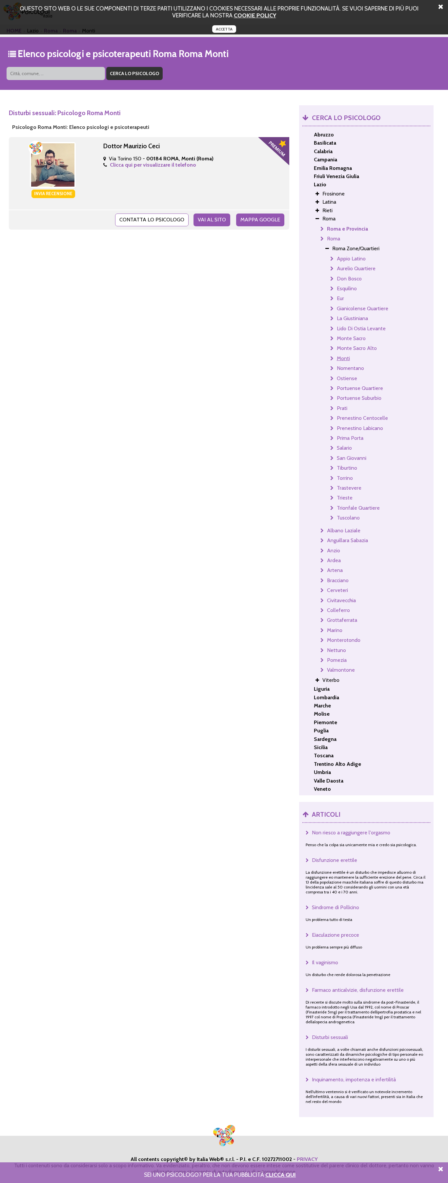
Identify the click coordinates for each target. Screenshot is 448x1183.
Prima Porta (350, 438)
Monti (343, 358)
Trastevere (349, 488)
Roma (333, 238)
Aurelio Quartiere (356, 268)
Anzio (333, 550)
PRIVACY (307, 1159)
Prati (342, 408)
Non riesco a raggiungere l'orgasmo (351, 832)
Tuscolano (348, 518)
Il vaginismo (325, 962)
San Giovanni (351, 458)
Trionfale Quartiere (358, 508)
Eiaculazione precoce (335, 935)
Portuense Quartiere (360, 388)
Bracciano (338, 580)
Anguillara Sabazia (347, 540)
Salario (344, 448)
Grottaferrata (342, 620)
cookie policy (255, 15)
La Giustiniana (352, 318)
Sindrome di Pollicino (335, 907)
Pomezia (337, 660)
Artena (335, 570)
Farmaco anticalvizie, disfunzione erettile (358, 990)
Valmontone (341, 670)
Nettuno (336, 650)
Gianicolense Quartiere (362, 308)
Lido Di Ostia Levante (361, 328)
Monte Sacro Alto (357, 348)
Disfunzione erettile (334, 860)
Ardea (334, 560)
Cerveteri (337, 590)
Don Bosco (349, 278)
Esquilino (347, 288)
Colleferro (338, 610)
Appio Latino (351, 258)
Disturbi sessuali (330, 1037)
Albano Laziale (343, 530)
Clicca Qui (280, 1174)
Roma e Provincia (347, 229)
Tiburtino (347, 468)
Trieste (345, 498)
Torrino (345, 478)
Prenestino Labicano (360, 428)
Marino (334, 630)
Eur (340, 298)
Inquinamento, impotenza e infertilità (354, 1079)
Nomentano (350, 368)
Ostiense (347, 378)
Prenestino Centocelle (362, 418)
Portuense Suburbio (359, 398)
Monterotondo (343, 640)
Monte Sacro (351, 338)
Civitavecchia (341, 600)
